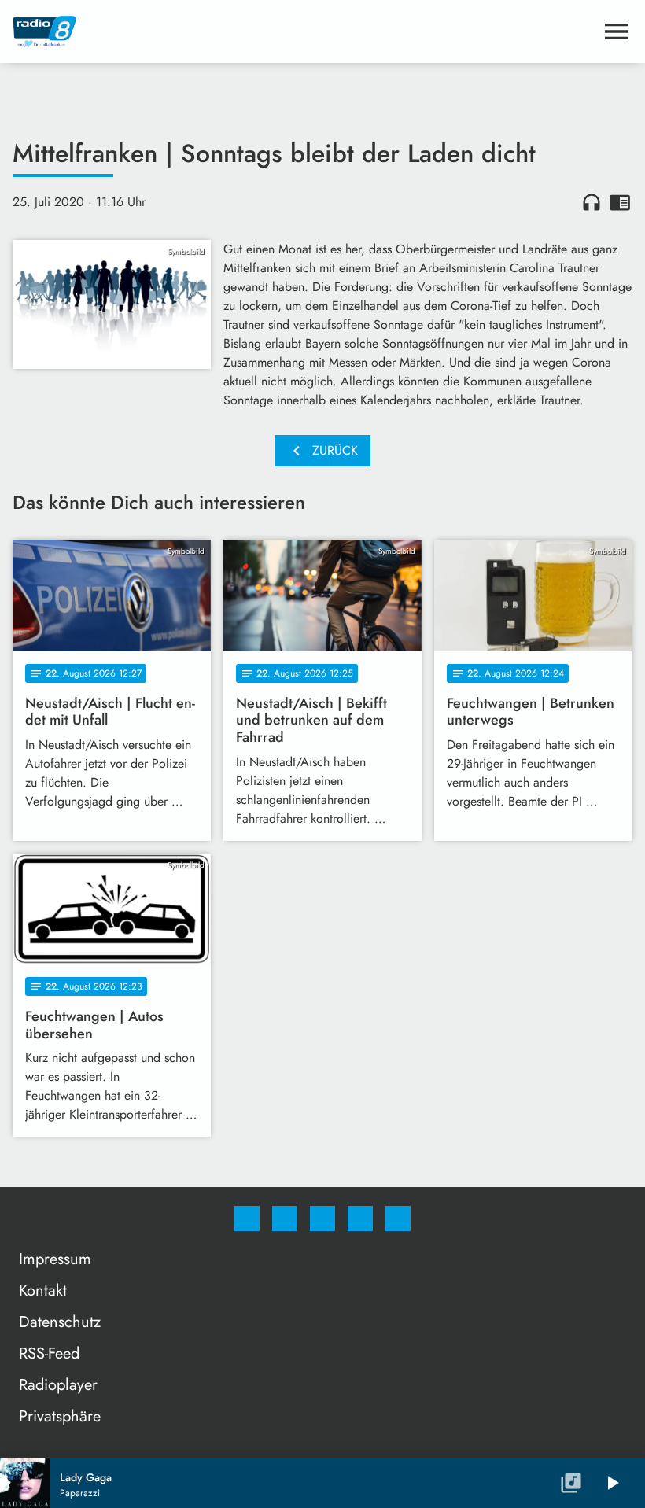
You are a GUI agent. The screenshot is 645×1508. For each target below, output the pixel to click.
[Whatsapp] (322, 1218)
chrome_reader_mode (620, 202)
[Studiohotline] (360, 1218)
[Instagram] (284, 1218)
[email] (398, 1218)
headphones (591, 202)
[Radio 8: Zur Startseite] (304, 31)
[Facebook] (247, 1218)
